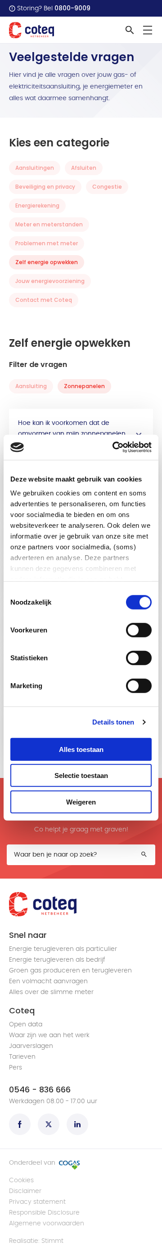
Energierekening (37, 205)
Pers (15, 1068)
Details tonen (113, 722)
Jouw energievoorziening (50, 281)
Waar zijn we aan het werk (49, 1035)
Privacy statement (37, 1202)
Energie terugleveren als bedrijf (57, 960)
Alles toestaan (81, 749)
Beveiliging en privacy (45, 186)
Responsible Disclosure (44, 1213)
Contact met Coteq (43, 300)
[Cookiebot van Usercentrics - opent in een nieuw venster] (114, 447)
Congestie (107, 186)
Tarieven (22, 1057)
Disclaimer (25, 1191)
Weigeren (81, 801)
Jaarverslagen (31, 1046)
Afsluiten (83, 168)
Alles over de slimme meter (51, 992)
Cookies (21, 1180)
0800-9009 (72, 8)
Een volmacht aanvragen (48, 981)
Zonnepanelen (84, 386)
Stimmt (52, 1241)
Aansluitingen (34, 168)
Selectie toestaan (81, 775)
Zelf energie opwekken (46, 262)
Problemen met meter (46, 243)
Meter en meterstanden (49, 224)
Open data (25, 1024)
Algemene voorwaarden (46, 1223)
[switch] (139, 630)
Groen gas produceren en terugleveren (70, 971)
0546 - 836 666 (40, 1090)
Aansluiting (31, 386)
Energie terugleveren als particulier (63, 949)
